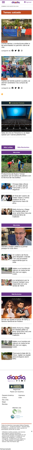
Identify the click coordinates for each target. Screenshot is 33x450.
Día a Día (5, 400)
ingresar (29, 2)
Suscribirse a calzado (2, 94)
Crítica (4, 397)
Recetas (5, 404)
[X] (19, 381)
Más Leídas (8, 147)
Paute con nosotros (17, 392)
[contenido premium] (16, 386)
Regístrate (16, 389)
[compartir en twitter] (15, 51)
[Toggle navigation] (3, 2)
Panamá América (8, 395)
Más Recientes (23, 147)
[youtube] (22, 381)
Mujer (4, 402)
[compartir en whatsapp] (22, 51)
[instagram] (24, 381)
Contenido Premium (17, 103)
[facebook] (16, 381)
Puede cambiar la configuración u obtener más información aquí (13, 440)
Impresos (22, 395)
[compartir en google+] (18, 51)
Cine (20, 397)
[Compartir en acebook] (12, 51)
